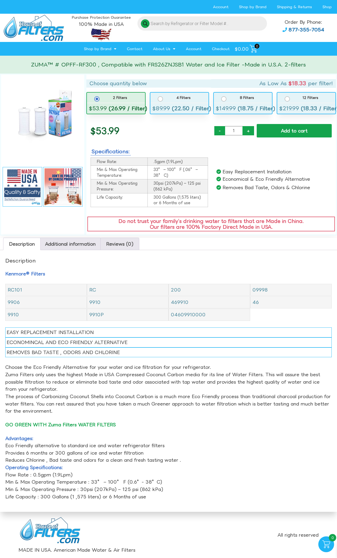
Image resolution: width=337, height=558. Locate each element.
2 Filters (120, 97)
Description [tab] (22, 243)
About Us (161, 49)
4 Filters (183, 97)
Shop (327, 7)
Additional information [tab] (70, 243)
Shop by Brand (252, 7)
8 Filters (247, 97)
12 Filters (310, 97)
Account (221, 7)
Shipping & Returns (294, 7)
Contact (134, 49)
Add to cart (294, 130)
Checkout (221, 49)
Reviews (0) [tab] (119, 243)
